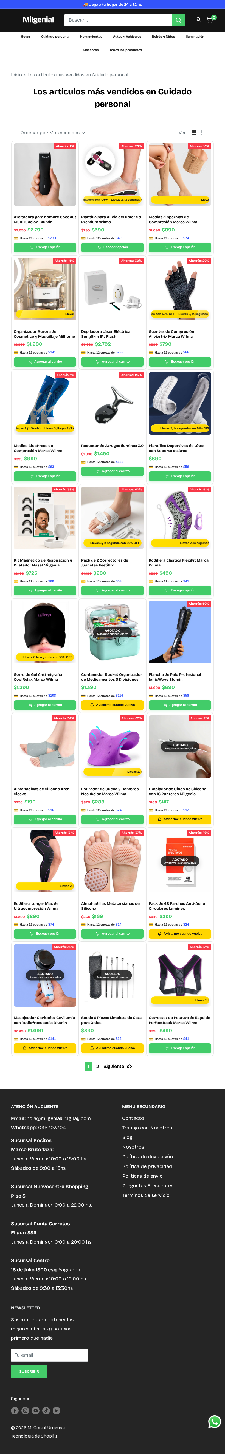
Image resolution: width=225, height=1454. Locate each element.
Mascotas (91, 50)
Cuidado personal (55, 36)
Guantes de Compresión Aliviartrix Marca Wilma (171, 334)
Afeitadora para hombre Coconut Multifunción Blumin (45, 219)
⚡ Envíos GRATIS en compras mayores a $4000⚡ (112, 4)
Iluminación (195, 36)
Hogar (25, 36)
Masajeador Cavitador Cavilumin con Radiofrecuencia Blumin (44, 1020)
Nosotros (133, 1147)
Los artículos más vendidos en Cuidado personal (77, 74)
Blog (127, 1137)
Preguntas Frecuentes (147, 1186)
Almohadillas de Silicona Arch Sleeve (42, 791)
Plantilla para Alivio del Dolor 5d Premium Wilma (111, 219)
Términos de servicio (146, 1195)
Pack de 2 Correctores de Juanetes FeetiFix (104, 563)
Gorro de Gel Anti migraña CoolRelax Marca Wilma (38, 677)
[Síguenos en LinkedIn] (56, 1410)
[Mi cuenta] (198, 20)
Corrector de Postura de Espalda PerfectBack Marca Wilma (179, 1020)
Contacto (133, 1118)
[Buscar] (178, 20)
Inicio (16, 74)
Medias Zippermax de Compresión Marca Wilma (173, 219)
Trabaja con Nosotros (147, 1128)
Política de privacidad (147, 1166)
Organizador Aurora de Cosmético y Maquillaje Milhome (44, 334)
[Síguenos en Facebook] (15, 1410)
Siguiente (113, 1066)
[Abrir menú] (13, 20)
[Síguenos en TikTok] (46, 1410)
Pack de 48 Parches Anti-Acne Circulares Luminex (177, 906)
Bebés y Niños (163, 36)
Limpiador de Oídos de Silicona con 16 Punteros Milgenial (177, 791)
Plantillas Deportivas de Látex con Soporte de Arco (176, 448)
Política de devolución (147, 1157)
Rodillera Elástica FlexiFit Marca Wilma (179, 563)
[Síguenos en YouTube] (36, 1410)
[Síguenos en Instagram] (25, 1410)
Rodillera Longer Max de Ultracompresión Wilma (36, 906)
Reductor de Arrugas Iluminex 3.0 (112, 445)
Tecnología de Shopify (34, 1436)
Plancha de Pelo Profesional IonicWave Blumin (175, 677)
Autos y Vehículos (127, 36)
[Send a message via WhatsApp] (214, 1421)
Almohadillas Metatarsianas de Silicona (110, 906)
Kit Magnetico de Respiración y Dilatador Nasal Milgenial (43, 563)
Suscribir (29, 1371)
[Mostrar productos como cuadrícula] (194, 132)
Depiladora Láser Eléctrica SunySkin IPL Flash (105, 334)
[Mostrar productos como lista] (203, 132)
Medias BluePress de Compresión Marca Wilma (38, 448)
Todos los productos (125, 50)
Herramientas (91, 36)
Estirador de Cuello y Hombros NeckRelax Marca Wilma (110, 791)
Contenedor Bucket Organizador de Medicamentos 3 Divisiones (111, 677)
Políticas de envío (142, 1176)
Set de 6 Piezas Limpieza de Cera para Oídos (111, 1020)
